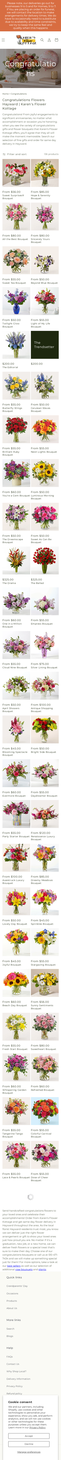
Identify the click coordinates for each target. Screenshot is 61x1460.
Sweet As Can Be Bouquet (41, 541)
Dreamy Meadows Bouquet (42, 882)
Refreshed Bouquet (42, 1089)
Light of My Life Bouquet (40, 325)
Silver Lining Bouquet (44, 667)
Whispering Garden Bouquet (14, 1091)
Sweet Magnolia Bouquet (40, 1307)
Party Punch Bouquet (15, 1349)
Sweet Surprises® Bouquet (13, 197)
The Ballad (37, 583)
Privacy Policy (37, 1427)
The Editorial (10, 367)
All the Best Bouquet (15, 239)
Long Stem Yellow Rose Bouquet (13, 1307)
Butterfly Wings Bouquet (12, 410)
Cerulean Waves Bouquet (40, 410)
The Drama (9, 583)
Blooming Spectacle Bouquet (14, 753)
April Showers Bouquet (11, 710)
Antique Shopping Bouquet (42, 710)
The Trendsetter (44, 345)
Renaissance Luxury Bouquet (43, 838)
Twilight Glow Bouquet (11, 325)
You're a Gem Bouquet (16, 495)
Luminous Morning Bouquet (42, 497)
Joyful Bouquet (11, 964)
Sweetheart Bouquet (43, 1049)
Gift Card (36, 1261)
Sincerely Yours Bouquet (40, 241)
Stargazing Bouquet (43, 964)
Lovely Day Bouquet (14, 923)
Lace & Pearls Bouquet (16, 1177)
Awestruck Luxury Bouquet (13, 882)
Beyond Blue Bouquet (44, 282)
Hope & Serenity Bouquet (40, 197)
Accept (29, 1436)
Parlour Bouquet (41, 1221)
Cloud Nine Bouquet (14, 667)
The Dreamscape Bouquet (12, 541)
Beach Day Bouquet (14, 1005)
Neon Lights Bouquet (44, 451)
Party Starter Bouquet (16, 836)
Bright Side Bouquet (43, 752)
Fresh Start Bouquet (14, 1049)
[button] (42, 40)
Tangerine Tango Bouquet (12, 1135)
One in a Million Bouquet (12, 625)
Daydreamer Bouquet (44, 795)
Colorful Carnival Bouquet (41, 1135)
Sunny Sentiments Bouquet (42, 1007)
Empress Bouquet (42, 623)
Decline (29, 1444)
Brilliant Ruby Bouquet (10, 453)
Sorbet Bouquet (40, 1349)
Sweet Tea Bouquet (14, 282)
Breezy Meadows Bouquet (12, 1263)
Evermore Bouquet (14, 795)
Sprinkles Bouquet (42, 923)
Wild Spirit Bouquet (14, 1221)
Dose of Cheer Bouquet (39, 1179)
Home (5, 94)
